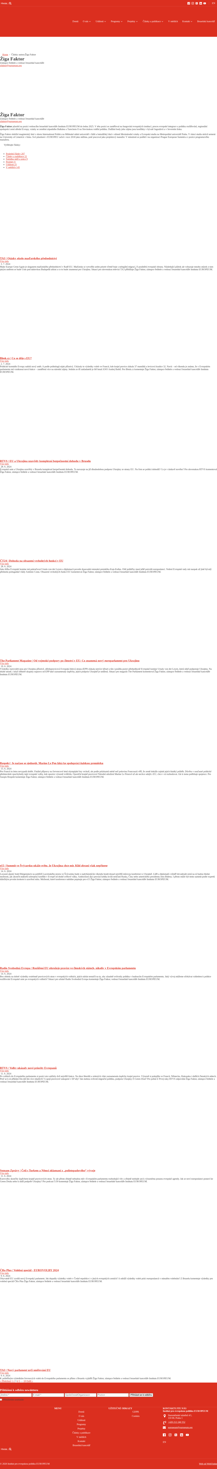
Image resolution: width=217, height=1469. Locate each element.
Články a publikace (152, 21)
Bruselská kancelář (206, 21)
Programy (115, 21)
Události (99, 21)
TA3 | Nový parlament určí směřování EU (25, 1370)
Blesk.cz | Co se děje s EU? (16, 358)
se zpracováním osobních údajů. (39, 1399)
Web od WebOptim (208, 1463)
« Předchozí (5, 1381)
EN (213, 3)
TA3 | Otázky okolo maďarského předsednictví (28, 258)
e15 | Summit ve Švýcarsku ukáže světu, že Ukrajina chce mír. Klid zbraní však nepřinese (53, 865)
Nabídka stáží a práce (17, 159)
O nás (85, 21)
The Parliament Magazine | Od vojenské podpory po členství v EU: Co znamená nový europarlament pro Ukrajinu (70, 660)
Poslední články (15, 153)
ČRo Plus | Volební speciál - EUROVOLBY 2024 (29, 1270)
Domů (75, 21)
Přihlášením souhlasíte (28, 1399)
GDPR (135, 1411)
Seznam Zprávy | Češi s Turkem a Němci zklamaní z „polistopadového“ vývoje (47, 1170)
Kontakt (186, 21)
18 (24, 1381)
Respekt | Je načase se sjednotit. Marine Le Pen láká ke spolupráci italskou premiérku (51, 763)
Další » (29, 1381)
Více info (4, 261)
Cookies (136, 1416)
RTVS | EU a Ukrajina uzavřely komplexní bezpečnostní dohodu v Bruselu (45, 461)
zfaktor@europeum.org (11, 65)
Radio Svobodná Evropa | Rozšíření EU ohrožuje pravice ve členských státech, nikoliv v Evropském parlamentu (68, 968)
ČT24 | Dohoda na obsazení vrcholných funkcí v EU (31, 560)
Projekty (131, 21)
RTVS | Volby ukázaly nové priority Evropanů (28, 1068)
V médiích (173, 21)
